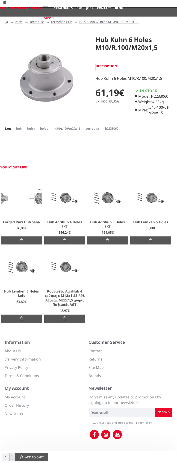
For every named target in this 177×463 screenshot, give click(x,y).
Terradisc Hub (61, 22)
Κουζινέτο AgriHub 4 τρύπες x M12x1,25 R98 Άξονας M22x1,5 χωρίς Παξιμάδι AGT (64, 298)
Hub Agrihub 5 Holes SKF (107, 224)
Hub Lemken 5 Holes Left (21, 293)
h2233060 (111, 128)
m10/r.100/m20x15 (67, 128)
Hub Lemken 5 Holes (150, 222)
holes (44, 128)
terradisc (93, 128)
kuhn (31, 128)
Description (106, 66)
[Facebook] (94, 434)
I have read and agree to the (124, 423)
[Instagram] (105, 434)
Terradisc (37, 22)
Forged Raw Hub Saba (21, 222)
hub (19, 128)
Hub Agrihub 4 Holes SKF (64, 224)
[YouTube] (117, 434)
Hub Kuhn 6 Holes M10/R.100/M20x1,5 (109, 22)
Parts (19, 22)
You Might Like (13, 167)
